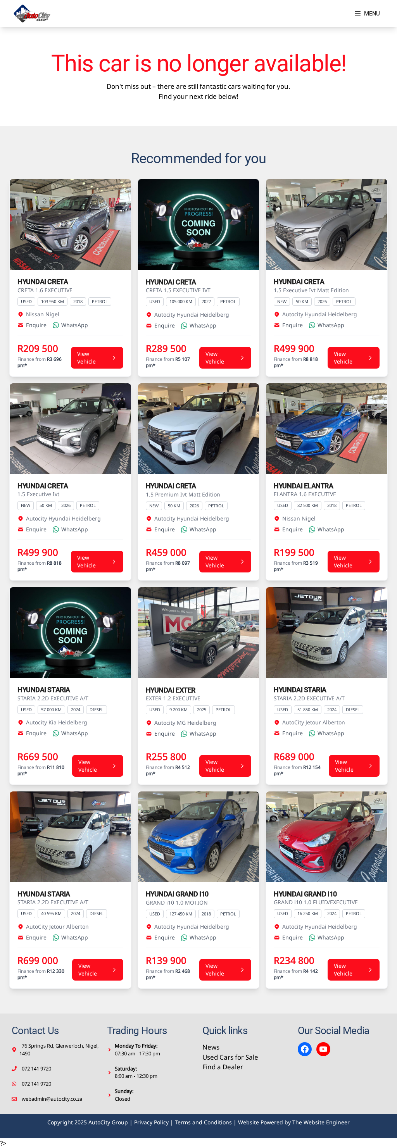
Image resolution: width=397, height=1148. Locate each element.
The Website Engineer (321, 1122)
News (210, 1047)
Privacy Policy (151, 1122)
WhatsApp (74, 325)
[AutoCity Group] (32, 13)
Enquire (36, 325)
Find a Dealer (222, 1066)
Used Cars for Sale (230, 1057)
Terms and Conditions (203, 1122)
